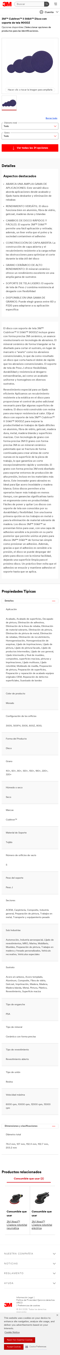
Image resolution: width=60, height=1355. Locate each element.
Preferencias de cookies (29, 1306)
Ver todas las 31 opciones (32, 148)
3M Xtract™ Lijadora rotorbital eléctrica (42, 1225)
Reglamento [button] (14, 1273)
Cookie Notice (12, 1332)
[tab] (29, 1179)
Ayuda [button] (9, 1283)
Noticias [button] (11, 1264)
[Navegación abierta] (55, 4)
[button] (36, 1347)
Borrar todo (51, 118)
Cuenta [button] (49, 12)
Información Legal (24, 1297)
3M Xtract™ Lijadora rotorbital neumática (17, 1225)
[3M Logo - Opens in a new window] (7, 4)
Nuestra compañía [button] (18, 1254)
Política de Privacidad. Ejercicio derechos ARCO (35, 1301)
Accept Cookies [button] (14, 1347)
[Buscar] (46, 4)
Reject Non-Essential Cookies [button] (19, 1340)
